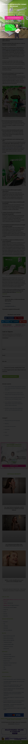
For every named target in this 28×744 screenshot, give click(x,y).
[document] (14, 372)
